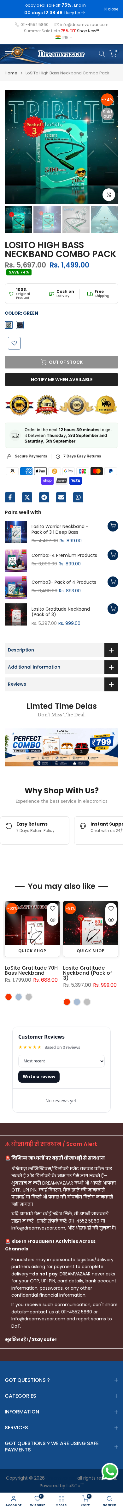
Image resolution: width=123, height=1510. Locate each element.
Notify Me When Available (61, 379)
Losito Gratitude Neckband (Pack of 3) (61, 612)
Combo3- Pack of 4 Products (64, 582)
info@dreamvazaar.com (84, 24)
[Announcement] (54, 9)
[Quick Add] (113, 526)
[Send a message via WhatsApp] (110, 1472)
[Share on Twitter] (27, 497)
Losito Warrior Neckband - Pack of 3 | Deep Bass (60, 529)
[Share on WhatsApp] (78, 497)
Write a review (39, 1076)
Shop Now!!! (88, 31)
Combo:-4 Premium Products (64, 555)
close (112, 9)
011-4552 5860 (34, 24)
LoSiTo (75, 1486)
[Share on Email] (61, 497)
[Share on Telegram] (44, 497)
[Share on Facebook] (10, 497)
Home (11, 73)
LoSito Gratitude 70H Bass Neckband (31, 970)
